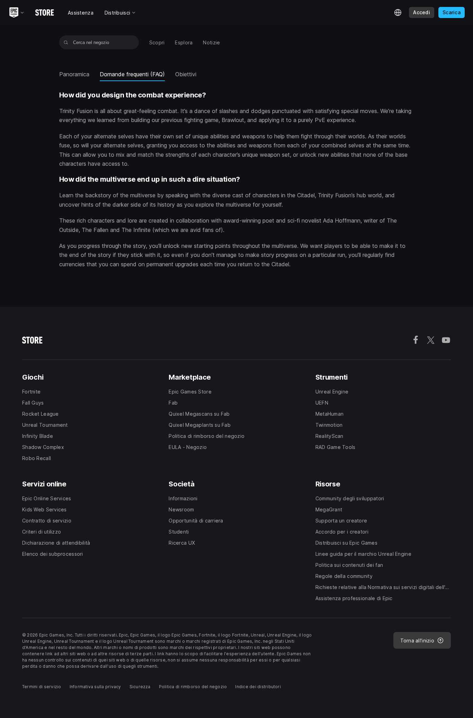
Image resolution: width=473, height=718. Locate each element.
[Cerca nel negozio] (66, 42)
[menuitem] (157, 42)
